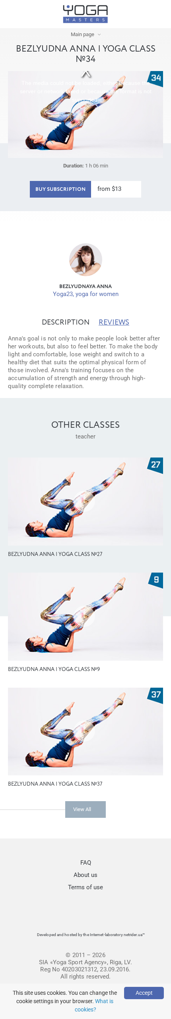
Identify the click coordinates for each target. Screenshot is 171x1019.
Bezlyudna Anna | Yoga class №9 (54, 669)
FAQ (85, 862)
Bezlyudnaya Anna (85, 286)
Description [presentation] (65, 322)
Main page (82, 34)
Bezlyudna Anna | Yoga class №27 (55, 554)
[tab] (65, 322)
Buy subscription (60, 189)
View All (82, 809)
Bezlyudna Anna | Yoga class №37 (55, 784)
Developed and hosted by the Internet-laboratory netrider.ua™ (91, 934)
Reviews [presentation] (114, 322)
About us (85, 875)
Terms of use (85, 887)
